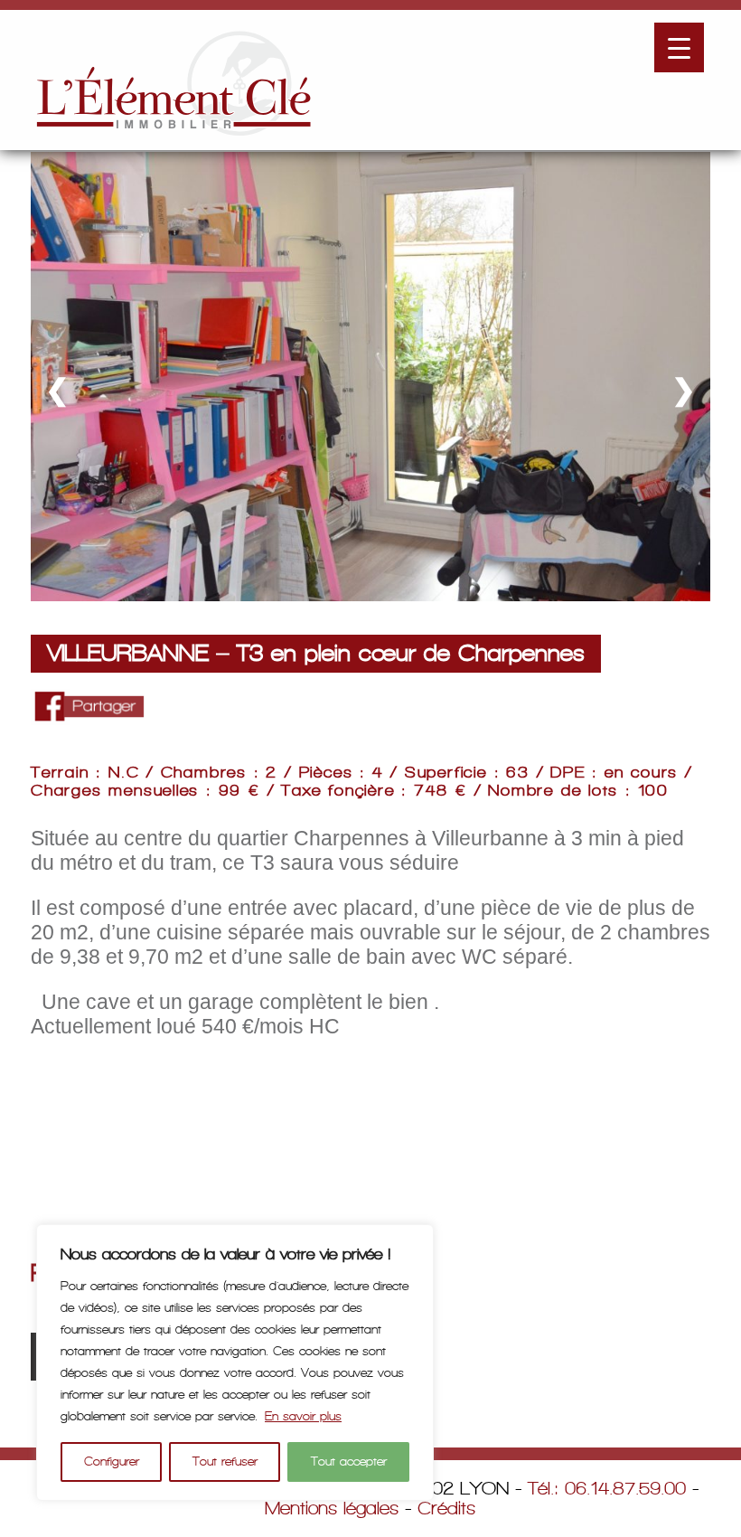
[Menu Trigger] (679, 47)
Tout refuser (225, 1461)
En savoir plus (303, 1416)
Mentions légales (332, 1508)
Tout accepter (349, 1461)
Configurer (111, 1461)
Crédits (446, 1508)
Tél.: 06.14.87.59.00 (607, 1488)
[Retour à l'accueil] (173, 80)
